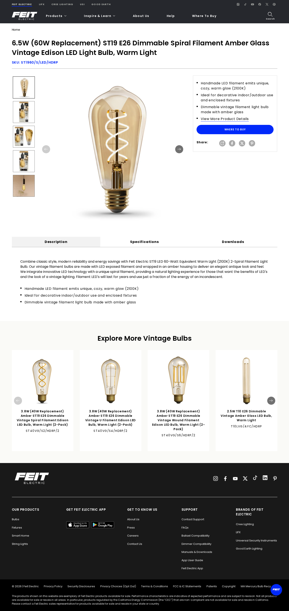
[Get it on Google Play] (102, 524)
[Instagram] (238, 4)
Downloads (233, 241)
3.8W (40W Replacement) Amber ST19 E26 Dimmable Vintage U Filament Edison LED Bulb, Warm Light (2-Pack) (110, 418)
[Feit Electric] (24, 16)
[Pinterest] (274, 4)
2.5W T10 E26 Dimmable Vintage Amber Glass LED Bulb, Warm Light (246, 415)
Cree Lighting (62, 4)
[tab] (56, 242)
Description (56, 241)
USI (82, 4)
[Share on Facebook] (232, 143)
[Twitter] (245, 478)
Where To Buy (204, 16)
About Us (141, 16)
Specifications (144, 241)
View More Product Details (225, 118)
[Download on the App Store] (77, 524)
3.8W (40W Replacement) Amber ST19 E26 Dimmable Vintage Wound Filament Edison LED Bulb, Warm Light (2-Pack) (178, 420)
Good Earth (101, 4)
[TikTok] (245, 4)
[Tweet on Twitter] (242, 143)
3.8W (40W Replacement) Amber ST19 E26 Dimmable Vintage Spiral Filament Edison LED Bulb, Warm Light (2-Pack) (43, 418)
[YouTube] (252, 4)
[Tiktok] (255, 478)
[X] (267, 4)
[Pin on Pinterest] (252, 143)
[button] (56, 16)
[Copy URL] (222, 143)
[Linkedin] (265, 478)
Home (16, 30)
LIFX (42, 4)
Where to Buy (235, 129)
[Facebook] (260, 4)
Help (171, 16)
